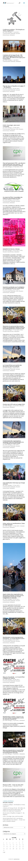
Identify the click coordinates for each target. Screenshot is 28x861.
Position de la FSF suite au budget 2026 (14, 404)
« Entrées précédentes (8, 801)
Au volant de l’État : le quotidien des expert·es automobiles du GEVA (12, 197)
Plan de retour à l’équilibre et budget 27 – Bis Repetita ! (14, 86)
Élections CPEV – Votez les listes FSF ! (13, 785)
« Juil (4, 852)
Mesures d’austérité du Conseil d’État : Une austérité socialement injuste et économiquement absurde (13, 751)
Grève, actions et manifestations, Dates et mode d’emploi (14, 524)
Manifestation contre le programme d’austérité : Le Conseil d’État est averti (13, 637)
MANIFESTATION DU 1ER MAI (11, 249)
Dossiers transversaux (8, 252)
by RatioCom (16, 859)
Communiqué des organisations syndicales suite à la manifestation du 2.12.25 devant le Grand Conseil (13, 442)
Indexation (12, 35)
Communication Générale (9, 33)
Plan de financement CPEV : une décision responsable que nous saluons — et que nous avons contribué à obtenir (14, 164)
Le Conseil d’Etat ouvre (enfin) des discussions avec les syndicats (12, 365)
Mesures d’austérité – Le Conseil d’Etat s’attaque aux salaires (13, 677)
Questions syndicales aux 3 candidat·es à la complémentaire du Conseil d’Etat (13, 287)
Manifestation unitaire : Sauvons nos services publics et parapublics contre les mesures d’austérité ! (13, 718)
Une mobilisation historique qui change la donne (14, 483)
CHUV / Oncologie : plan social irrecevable (11, 125)
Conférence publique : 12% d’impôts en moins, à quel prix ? (13, 30)
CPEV (17, 129)
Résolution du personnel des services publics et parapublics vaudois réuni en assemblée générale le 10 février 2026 (14, 327)
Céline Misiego (8, 32)
